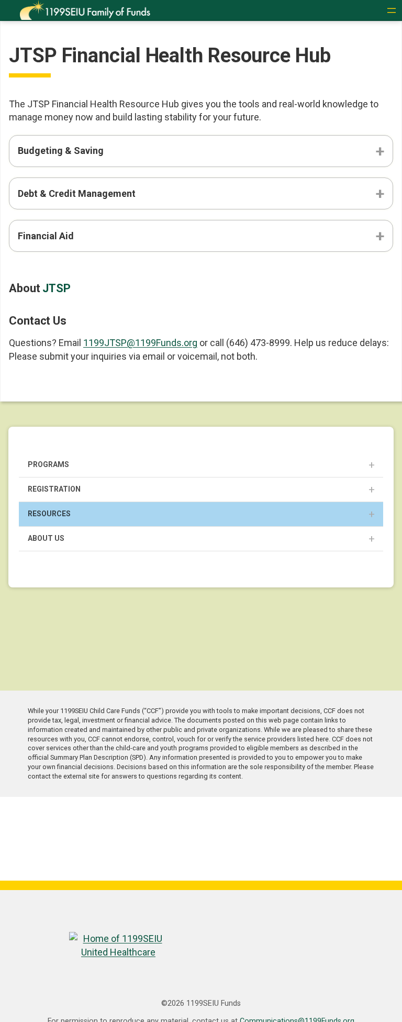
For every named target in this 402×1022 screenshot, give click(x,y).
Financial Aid (46, 235)
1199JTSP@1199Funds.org (140, 342)
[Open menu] (391, 10)
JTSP (56, 288)
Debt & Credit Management (77, 193)
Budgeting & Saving (61, 150)
